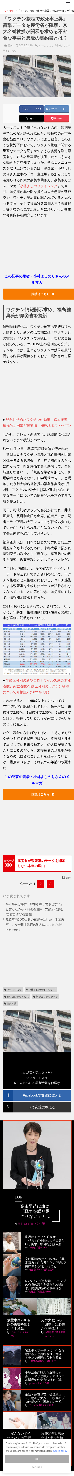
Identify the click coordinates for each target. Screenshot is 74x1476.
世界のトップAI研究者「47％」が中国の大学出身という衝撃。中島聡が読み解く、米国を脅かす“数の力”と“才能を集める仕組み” (45, 1240)
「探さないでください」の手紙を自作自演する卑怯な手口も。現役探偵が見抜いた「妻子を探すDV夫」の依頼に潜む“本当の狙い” (19, 1438)
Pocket (58, 118)
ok (36, 1458)
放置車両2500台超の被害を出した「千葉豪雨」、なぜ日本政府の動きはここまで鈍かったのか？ (35, 924)
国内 (10, 45)
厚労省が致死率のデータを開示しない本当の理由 (41, 863)
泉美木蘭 (12, 1003)
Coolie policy (60, 1450)
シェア (27, 109)
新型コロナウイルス (18, 996)
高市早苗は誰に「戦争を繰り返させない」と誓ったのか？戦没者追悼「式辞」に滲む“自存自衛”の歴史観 (34, 909)
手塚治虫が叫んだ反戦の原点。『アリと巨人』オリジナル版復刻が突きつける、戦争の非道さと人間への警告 (45, 1376)
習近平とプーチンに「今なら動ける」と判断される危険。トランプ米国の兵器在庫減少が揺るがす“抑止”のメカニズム (45, 1354)
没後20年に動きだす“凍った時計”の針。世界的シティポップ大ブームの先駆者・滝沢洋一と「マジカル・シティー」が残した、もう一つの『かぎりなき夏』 (54, 1438)
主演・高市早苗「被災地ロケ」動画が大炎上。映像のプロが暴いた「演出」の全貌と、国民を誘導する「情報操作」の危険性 (45, 1398)
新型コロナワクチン (47, 996)
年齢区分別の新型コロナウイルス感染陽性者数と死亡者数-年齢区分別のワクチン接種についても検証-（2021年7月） (37, 686)
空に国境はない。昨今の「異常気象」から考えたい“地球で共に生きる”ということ (45, 1262)
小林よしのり (14, 989)
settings (37, 1467)
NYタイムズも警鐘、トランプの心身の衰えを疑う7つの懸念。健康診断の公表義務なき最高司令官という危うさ (45, 1284)
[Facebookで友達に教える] (37, 1091)
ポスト (33, 118)
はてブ (53, 109)
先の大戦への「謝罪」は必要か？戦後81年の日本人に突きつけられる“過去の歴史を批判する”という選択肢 (54, 1324)
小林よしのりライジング (38, 186)
